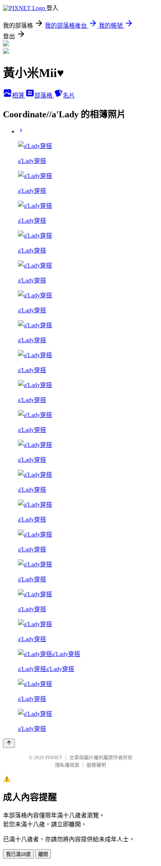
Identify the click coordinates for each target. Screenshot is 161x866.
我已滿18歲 (18, 854)
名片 (69, 95)
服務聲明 (96, 765)
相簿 (18, 95)
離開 (43, 854)
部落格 (44, 95)
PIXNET (53, 757)
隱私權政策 (67, 765)
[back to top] (9, 743)
